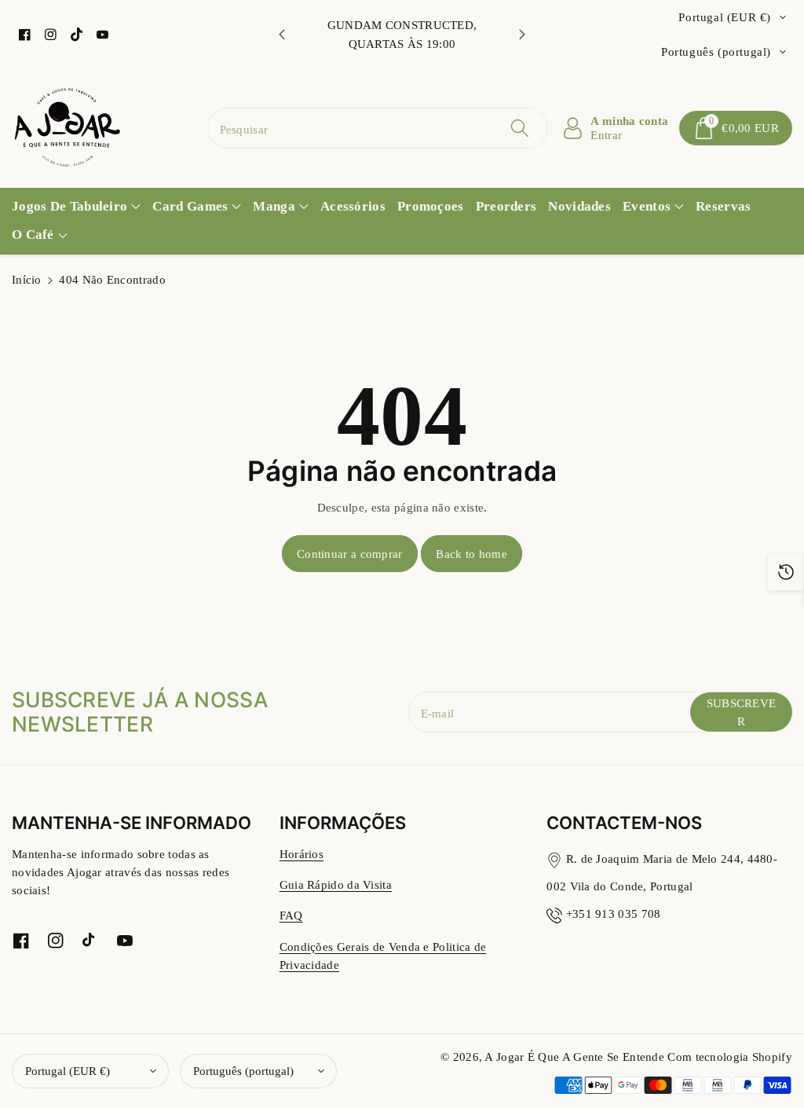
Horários (301, 853)
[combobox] (378, 128)
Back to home (471, 553)
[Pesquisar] (519, 128)
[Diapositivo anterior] (282, 34)
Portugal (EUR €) (67, 1070)
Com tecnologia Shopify (729, 1056)
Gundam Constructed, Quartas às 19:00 (402, 34)
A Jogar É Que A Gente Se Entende (575, 1056)
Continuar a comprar (350, 553)
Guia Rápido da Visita (336, 884)
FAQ (291, 915)
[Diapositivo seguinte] (522, 34)
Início (27, 279)
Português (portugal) (243, 1070)
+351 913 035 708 (613, 913)
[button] (736, 128)
